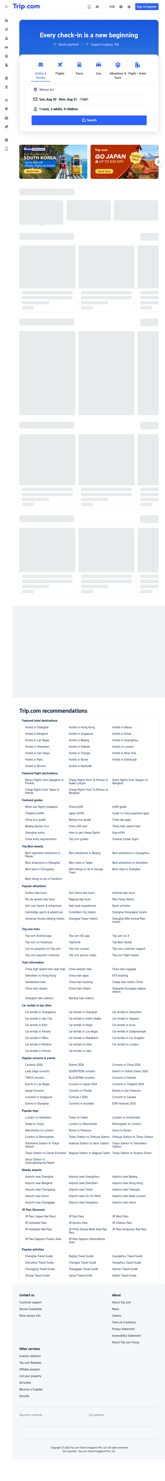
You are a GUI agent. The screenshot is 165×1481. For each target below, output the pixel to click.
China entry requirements (41, 839)
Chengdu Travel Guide (82, 1262)
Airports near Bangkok (39, 1183)
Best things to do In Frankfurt (43, 878)
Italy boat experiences (82, 905)
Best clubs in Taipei (81, 862)
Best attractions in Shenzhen (130, 862)
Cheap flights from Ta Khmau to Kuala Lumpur (88, 781)
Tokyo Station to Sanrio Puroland (45, 1153)
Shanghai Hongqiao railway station (129, 990)
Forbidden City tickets (82, 912)
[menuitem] (6, 21)
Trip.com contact (79, 948)
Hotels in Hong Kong (82, 727)
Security (24, 1396)
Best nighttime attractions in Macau (42, 854)
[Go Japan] (125, 162)
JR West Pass (120, 1216)
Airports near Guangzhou (84, 1176)
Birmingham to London (126, 1124)
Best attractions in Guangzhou (131, 853)
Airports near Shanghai (39, 1176)
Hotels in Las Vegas (37, 740)
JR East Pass (76, 1216)
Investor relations (30, 1356)
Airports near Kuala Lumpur (129, 1196)
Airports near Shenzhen (83, 1183)
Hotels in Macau (122, 727)
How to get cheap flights (84, 832)
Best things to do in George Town (86, 871)
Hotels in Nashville (80, 766)
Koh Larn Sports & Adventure (43, 905)
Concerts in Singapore (38, 1097)
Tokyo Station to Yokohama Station (129, 1145)
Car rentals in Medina (38, 1044)
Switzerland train (35, 982)
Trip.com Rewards (30, 1362)
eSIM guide (119, 806)
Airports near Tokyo (81, 1189)
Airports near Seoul (37, 1196)
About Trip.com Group (125, 1342)
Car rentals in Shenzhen (126, 1012)
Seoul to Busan (121, 1130)
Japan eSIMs (76, 813)
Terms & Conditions (124, 1322)
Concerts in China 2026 (126, 1064)
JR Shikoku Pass (122, 1222)
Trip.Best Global (122, 942)
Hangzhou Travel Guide (126, 1262)
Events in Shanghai (37, 1103)
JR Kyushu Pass (78, 1222)
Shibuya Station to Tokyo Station (132, 1136)
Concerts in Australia (81, 1103)
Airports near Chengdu (126, 1189)
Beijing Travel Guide (81, 1256)
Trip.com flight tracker (125, 955)
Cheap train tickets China (127, 982)
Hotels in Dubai (121, 733)
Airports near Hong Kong (127, 1183)
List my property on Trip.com (43, 948)
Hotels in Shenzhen (37, 746)
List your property (30, 1376)
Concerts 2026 (34, 1064)
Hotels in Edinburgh (124, 759)
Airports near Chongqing (40, 1189)
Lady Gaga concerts (37, 1071)
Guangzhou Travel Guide (127, 1256)
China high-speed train (126, 826)
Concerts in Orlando (124, 1077)
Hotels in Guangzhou (125, 740)
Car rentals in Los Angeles (128, 1038)
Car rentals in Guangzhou (40, 1012)
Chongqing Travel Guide (40, 1269)
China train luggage (124, 969)
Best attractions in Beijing (84, 853)
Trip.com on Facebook (39, 942)
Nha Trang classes (123, 899)
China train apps (79, 975)
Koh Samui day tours (81, 892)
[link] (89, 6)
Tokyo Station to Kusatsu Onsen (132, 1153)
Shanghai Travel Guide (39, 1256)
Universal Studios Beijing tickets (44, 918)
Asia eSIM (118, 832)
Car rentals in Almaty (38, 1031)
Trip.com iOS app (79, 935)
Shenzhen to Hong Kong (40, 975)
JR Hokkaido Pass (36, 1222)
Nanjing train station (81, 998)
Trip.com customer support (128, 948)
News (115, 1309)
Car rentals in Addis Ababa (85, 1018)
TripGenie (74, 942)
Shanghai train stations (39, 998)
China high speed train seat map (45, 969)
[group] (66, 44)
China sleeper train (80, 969)
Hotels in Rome (78, 759)
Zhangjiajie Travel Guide (83, 1269)
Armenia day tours (123, 892)
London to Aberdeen (38, 1117)
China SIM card (78, 826)
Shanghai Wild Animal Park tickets (128, 920)
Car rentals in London (125, 1044)
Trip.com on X (120, 935)
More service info (30, 1315)
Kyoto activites (121, 905)
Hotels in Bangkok (36, 733)
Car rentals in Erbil (36, 1025)
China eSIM (76, 806)
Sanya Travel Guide (80, 1275)
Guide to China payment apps (130, 813)
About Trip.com (121, 1302)
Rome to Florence (80, 1130)
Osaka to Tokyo (34, 1124)
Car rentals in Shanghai (83, 1012)
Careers (116, 1315)
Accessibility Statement (126, 1335)
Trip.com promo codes (82, 955)
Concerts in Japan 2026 (83, 1084)
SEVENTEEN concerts (82, 1071)
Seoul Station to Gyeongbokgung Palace (40, 1161)
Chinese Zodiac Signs (125, 839)
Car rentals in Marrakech (83, 1038)
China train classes (36, 988)
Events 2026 (76, 1064)
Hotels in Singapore (81, 733)
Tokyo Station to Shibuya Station (89, 1136)
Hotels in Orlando (79, 746)
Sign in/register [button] (147, 6)
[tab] (41, 69)
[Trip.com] (26, 6)
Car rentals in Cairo (80, 1050)
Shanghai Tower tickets (83, 918)
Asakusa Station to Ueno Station (89, 1143)
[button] (6, 6)
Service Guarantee (30, 1309)
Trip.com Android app (38, 935)
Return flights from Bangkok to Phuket (44, 781)
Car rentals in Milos (36, 1038)
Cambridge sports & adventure (44, 912)
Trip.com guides (78, 839)
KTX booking (120, 975)
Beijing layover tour (37, 826)
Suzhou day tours (36, 892)
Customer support (30, 1302)
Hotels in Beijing (79, 740)
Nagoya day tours (80, 899)
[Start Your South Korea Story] (53, 162)
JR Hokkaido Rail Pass (38, 1229)
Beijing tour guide (80, 819)
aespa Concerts (34, 1090)
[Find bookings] (129, 6)
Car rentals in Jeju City (38, 1018)
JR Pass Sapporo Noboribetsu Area (87, 1240)
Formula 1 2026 (78, 1097)
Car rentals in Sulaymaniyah (129, 1031)
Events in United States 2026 (130, 1071)
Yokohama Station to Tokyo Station (42, 1145)
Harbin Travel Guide (124, 1275)
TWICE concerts (34, 1077)
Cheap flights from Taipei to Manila (42, 791)
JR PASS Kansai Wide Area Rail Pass (88, 1231)
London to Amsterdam (126, 1117)
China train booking (81, 982)
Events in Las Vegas (37, 1084)
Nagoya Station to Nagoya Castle (89, 1153)
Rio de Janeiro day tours (40, 899)
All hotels (25, 1382)
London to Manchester (83, 1124)
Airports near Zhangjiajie (40, 1202)
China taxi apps (121, 819)
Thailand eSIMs (34, 813)
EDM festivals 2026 (124, 1103)
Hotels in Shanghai (36, 727)
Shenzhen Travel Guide (39, 1262)
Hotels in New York (124, 753)
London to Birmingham (39, 1136)
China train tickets (80, 988)
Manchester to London (39, 1130)
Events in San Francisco (126, 1090)
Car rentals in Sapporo (125, 1018)
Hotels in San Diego (37, 753)
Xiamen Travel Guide (125, 1269)
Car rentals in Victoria (38, 1050)
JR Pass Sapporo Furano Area (43, 1239)
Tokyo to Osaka (78, 1117)
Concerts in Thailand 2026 (128, 1084)
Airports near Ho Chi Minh (85, 1196)
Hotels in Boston (35, 766)
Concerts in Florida (80, 1090)
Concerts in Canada (124, 1097)
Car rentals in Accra (123, 1025)
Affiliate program (29, 1369)
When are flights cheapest (41, 806)
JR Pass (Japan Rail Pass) (40, 1216)
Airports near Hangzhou (83, 1202)
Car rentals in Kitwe (81, 1025)
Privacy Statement (123, 1329)
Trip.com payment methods (42, 955)
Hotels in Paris (34, 759)
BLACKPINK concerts (82, 1077)
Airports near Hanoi (124, 1202)
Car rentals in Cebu (80, 1044)
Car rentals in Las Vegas (83, 1031)
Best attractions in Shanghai (42, 862)
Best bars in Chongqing (39, 869)
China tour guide (35, 819)
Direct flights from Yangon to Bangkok (130, 781)
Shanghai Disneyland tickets (129, 912)
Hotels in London (123, 746)
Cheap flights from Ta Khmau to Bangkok (88, 791)
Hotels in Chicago (79, 753)
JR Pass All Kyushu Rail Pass (129, 1229)
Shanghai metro (35, 832)
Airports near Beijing (124, 1176)
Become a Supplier (31, 1389)
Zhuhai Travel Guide (37, 1275)
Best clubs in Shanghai (126, 869)
